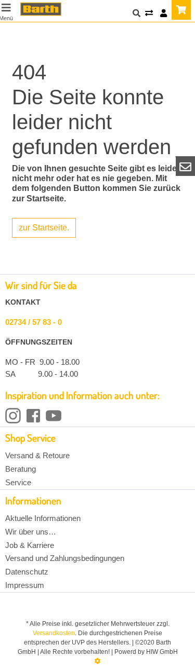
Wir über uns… (30, 531)
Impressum (24, 585)
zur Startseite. (44, 227)
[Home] (40, 9)
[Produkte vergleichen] (148, 14)
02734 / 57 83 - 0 (33, 322)
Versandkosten (54, 633)
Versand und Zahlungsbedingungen (64, 558)
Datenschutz (26, 571)
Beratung (20, 468)
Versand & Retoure (37, 455)
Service (18, 482)
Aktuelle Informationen (43, 518)
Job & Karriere (29, 545)
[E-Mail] (185, 166)
